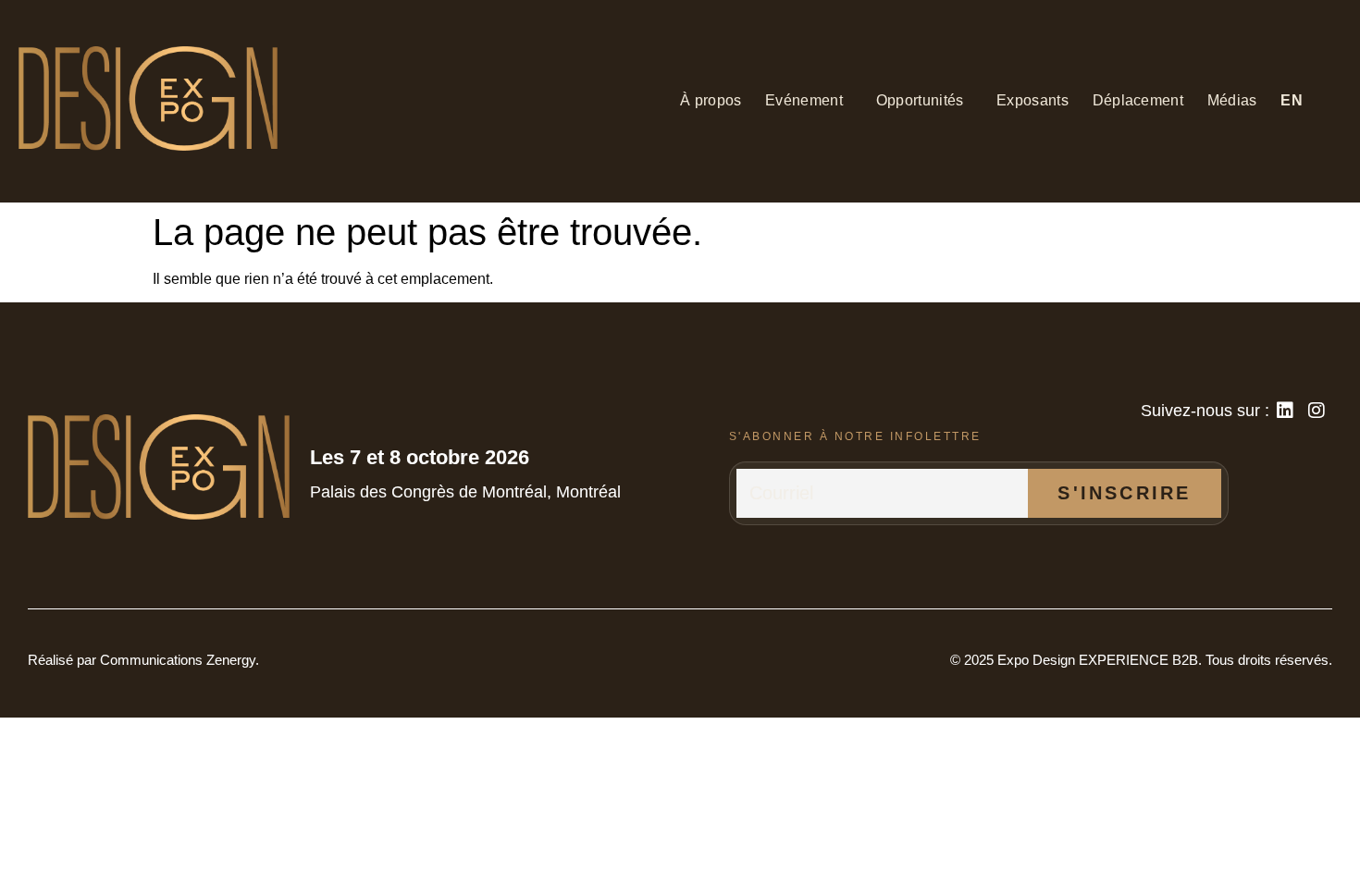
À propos (711, 100)
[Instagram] (1316, 410)
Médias (1232, 100)
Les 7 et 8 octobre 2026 (419, 457)
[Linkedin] (1285, 410)
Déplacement (1138, 100)
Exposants (1032, 100)
